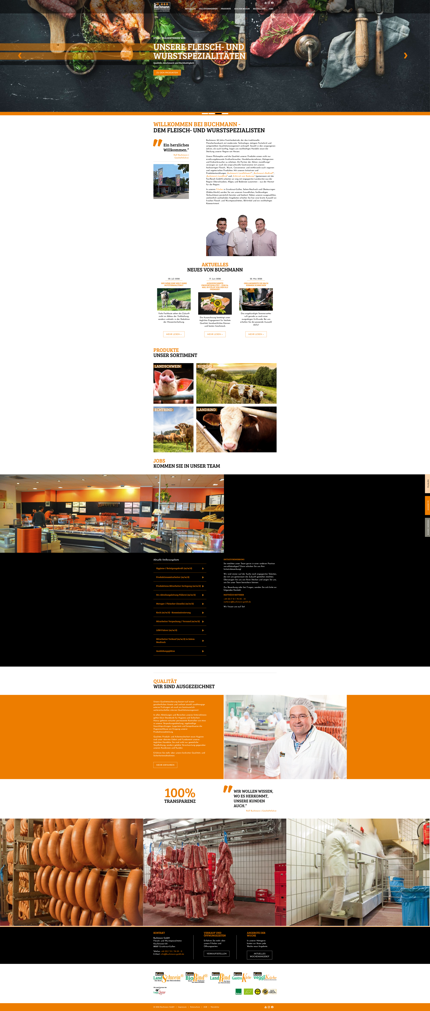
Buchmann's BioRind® (263, 173)
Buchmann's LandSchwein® (239, 173)
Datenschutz (195, 1007)
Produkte (226, 8)
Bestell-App (259, 8)
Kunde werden (428, 527)
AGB (205, 1007)
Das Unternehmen (208, 8)
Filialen (428, 484)
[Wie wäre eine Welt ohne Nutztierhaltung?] (174, 299)
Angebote (428, 506)
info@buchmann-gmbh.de (172, 954)
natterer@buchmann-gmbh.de (237, 602)
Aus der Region (242, 8)
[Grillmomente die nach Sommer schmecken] (256, 299)
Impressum (182, 1007)
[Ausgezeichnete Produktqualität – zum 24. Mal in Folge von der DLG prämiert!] (215, 303)
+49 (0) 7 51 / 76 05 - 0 (171, 951)
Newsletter (215, 1007)
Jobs (271, 8)
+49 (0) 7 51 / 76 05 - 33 (235, 599)
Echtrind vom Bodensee (243, 176)
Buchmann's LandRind (217, 176)
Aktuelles (190, 8)
